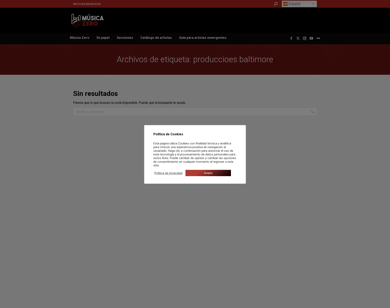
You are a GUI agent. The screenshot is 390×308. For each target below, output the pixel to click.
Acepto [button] (208, 173)
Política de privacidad (168, 173)
